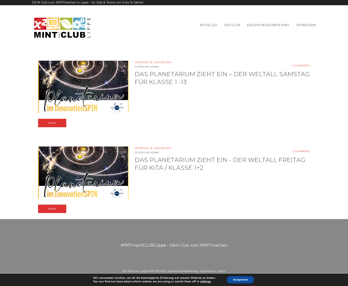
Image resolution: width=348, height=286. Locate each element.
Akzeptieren (240, 280)
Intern (222, 271)
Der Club (232, 25)
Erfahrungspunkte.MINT (268, 25)
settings (205, 281)
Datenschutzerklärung (183, 271)
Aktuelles (208, 25)
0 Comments (301, 65)
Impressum (207, 271)
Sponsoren (306, 25)
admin (154, 66)
